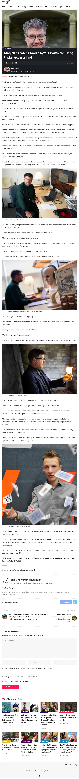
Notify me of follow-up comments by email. (21, 677)
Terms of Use (25, 592)
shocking (30, 570)
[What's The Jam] (9, 2)
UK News (8, 48)
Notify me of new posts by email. (17, 681)
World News (27, 741)
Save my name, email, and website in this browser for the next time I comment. (28, 668)
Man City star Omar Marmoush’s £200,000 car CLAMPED (10, 747)
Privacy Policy (60, 592)
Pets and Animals (67, 711)
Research (17, 570)
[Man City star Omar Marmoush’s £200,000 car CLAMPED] (10, 737)
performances (58, 87)
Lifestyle (45, 741)
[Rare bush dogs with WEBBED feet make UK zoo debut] (68, 707)
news (11, 570)
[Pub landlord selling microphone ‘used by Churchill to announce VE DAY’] (29, 707)
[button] (4, 2)
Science (23, 570)
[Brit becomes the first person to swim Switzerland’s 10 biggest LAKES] (10, 707)
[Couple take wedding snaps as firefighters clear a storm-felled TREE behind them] (29, 737)
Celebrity (6, 741)
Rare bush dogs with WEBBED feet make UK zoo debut (68, 717)
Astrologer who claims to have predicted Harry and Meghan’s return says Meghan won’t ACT (49, 720)
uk (34, 570)
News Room (15, 68)
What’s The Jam (17, 157)
